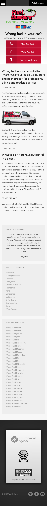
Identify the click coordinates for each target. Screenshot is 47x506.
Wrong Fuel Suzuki (14, 394)
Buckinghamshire (13, 275)
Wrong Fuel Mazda (14, 352)
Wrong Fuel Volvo (13, 406)
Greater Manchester (14, 285)
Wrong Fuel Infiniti (13, 327)
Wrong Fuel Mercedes (15, 355)
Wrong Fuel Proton (14, 376)
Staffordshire (11, 303)
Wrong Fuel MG (12, 358)
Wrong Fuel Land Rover (16, 343)
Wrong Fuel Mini (13, 361)
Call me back (38, 3)
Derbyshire (10, 282)
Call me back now (28, 59)
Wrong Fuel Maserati (15, 349)
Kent (8, 291)
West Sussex (11, 309)
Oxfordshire (11, 300)
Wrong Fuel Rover (13, 379)
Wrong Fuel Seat (13, 385)
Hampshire (10, 288)
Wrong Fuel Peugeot (15, 370)
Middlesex (10, 297)
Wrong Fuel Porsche (14, 373)
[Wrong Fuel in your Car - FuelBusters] (23, 14)
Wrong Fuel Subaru (14, 391)
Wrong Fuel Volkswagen (16, 403)
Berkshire (10, 272)
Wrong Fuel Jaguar (14, 333)
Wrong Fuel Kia (12, 340)
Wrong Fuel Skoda (14, 388)
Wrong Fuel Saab (13, 382)
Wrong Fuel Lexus (13, 346)
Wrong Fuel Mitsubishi (15, 364)
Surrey (8, 306)
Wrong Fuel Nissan (14, 367)
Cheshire (9, 278)
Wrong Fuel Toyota (14, 397)
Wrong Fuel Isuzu (13, 330)
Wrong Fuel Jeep (13, 337)
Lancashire (10, 294)
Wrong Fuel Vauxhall (14, 400)
